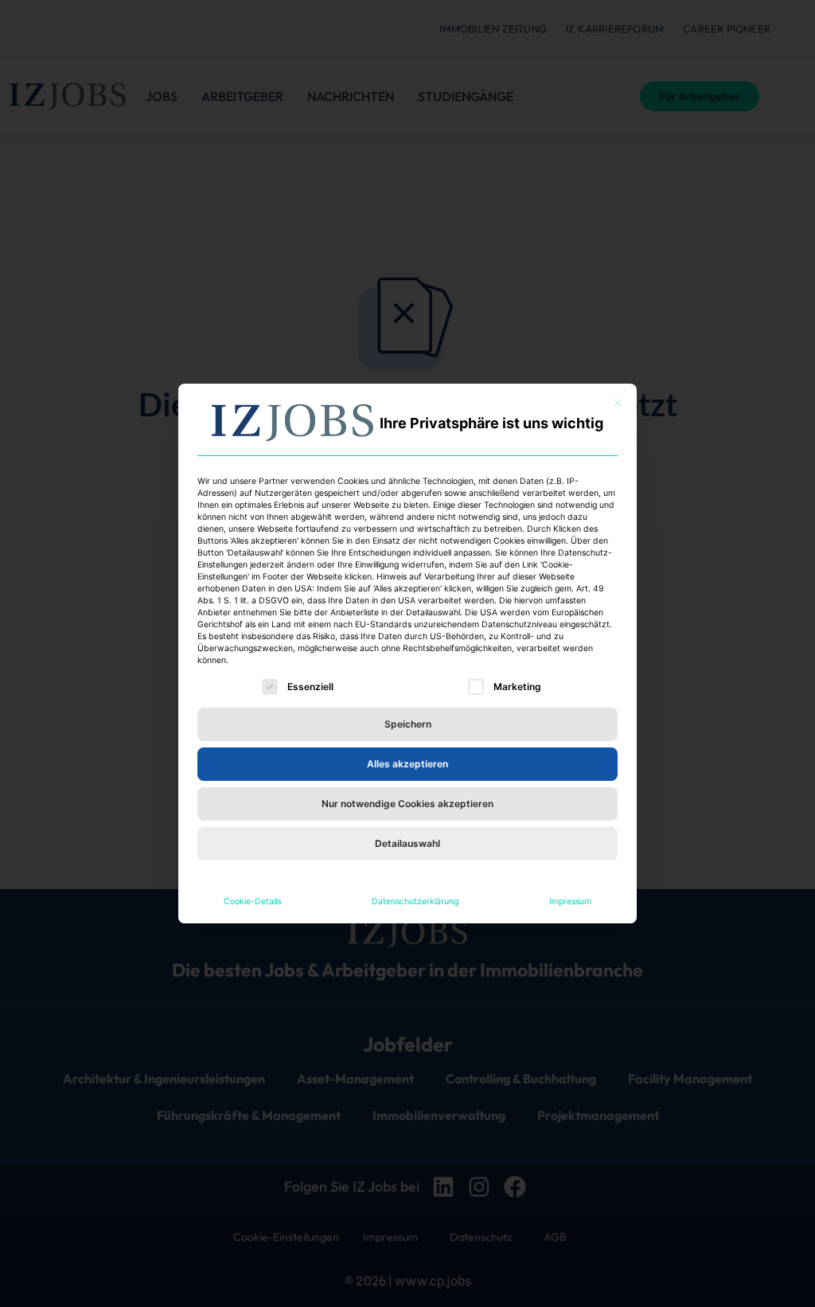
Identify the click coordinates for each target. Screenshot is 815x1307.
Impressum (570, 901)
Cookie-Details (252, 901)
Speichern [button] (407, 724)
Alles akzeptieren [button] (407, 764)
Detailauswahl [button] (407, 843)
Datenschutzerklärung (415, 901)
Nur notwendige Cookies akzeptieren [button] (407, 804)
